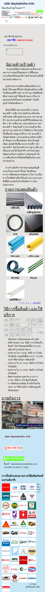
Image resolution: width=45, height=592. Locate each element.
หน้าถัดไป (36, 303)
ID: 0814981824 (15, 458)
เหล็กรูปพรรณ (34, 212)
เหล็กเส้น (15, 207)
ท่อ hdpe (15, 277)
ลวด (15, 234)
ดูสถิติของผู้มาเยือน (33, 587)
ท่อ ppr (33, 277)
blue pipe (15, 256)
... (31, 303)
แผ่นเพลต (33, 234)
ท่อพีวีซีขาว (15, 299)
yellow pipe (33, 256)
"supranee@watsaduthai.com (23, 464)
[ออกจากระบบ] (25, 40)
